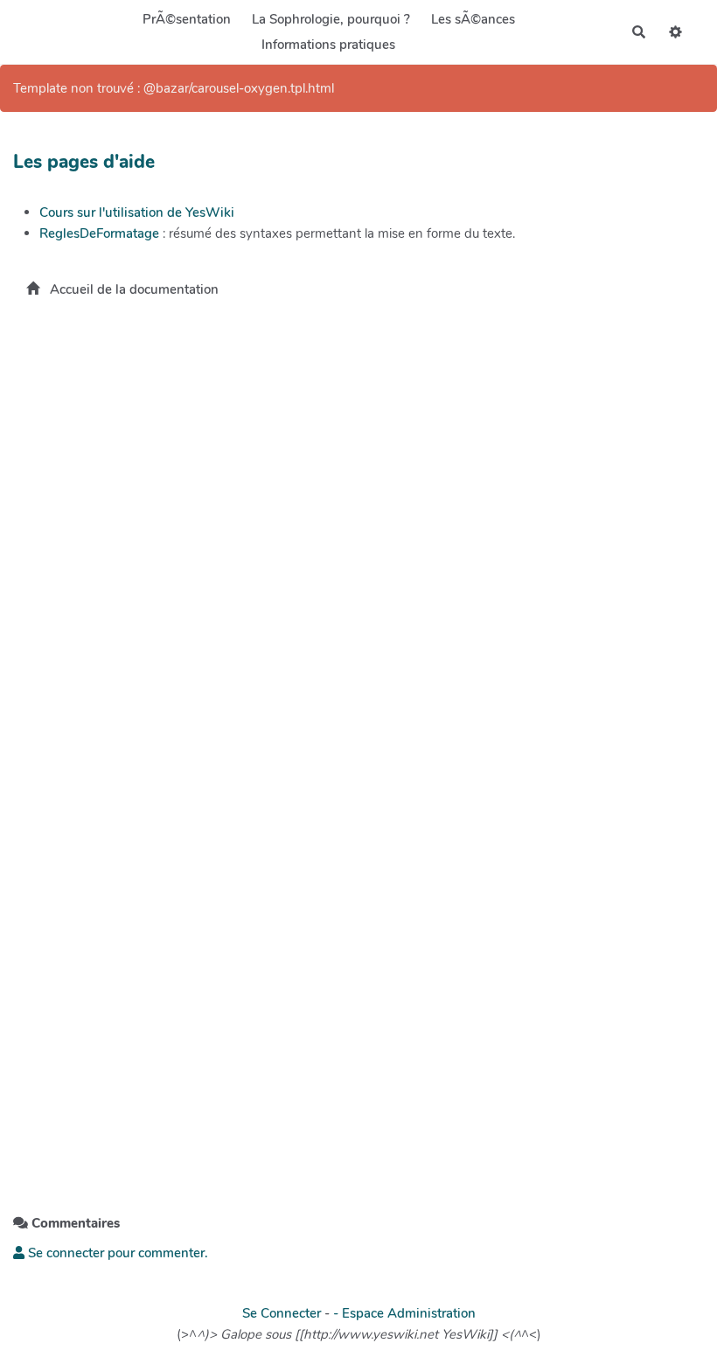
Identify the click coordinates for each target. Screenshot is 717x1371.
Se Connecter (281, 1313)
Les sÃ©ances (473, 19)
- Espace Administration (404, 1313)
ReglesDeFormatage (99, 233)
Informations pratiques (328, 44)
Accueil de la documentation (132, 289)
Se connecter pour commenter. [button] (116, 1253)
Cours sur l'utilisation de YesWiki (136, 212)
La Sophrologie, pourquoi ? (331, 19)
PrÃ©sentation (187, 19)
